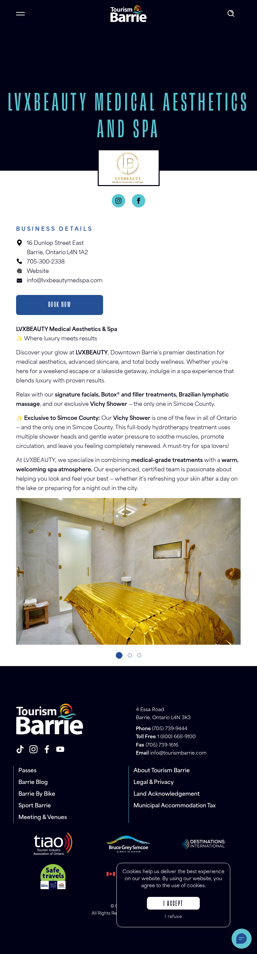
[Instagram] (118, 200)
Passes (27, 771)
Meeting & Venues (42, 817)
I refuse (173, 917)
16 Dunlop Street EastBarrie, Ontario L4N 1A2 (57, 248)
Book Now (59, 305)
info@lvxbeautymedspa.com (64, 281)
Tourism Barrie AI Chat (242, 939)
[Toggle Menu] (20, 13)
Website (38, 271)
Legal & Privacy (154, 782)
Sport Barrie (34, 806)
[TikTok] (20, 749)
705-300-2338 (46, 262)
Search (232, 13)
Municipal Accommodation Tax (175, 806)
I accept (173, 904)
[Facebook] (138, 200)
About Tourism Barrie (162, 771)
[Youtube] (60, 749)
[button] (119, 655)
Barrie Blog (33, 782)
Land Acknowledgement (167, 794)
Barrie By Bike (36, 794)
